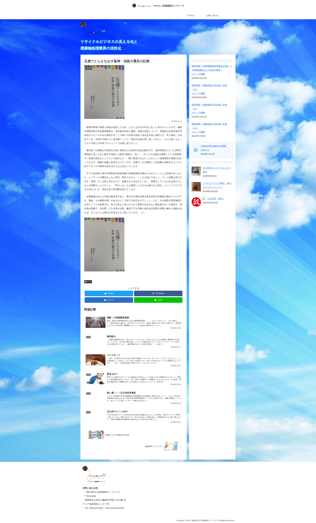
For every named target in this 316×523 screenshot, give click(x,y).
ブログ (88, 282)
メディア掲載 (198, 74)
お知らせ (205, 150)
